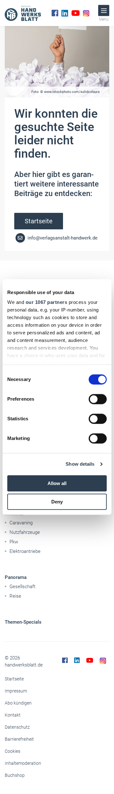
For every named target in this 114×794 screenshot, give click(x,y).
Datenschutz (17, 727)
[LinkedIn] (64, 13)
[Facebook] (55, 13)
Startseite (39, 221)
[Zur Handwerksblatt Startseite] (23, 13)
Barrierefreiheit (19, 739)
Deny (57, 501)
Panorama (16, 577)
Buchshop (15, 775)
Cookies (12, 751)
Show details (80, 464)
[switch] (98, 399)
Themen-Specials (23, 622)
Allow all (57, 483)
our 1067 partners (46, 302)
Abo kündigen (18, 702)
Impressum (16, 690)
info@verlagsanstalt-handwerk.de (62, 238)
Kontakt (13, 715)
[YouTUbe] (75, 13)
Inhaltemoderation (23, 763)
